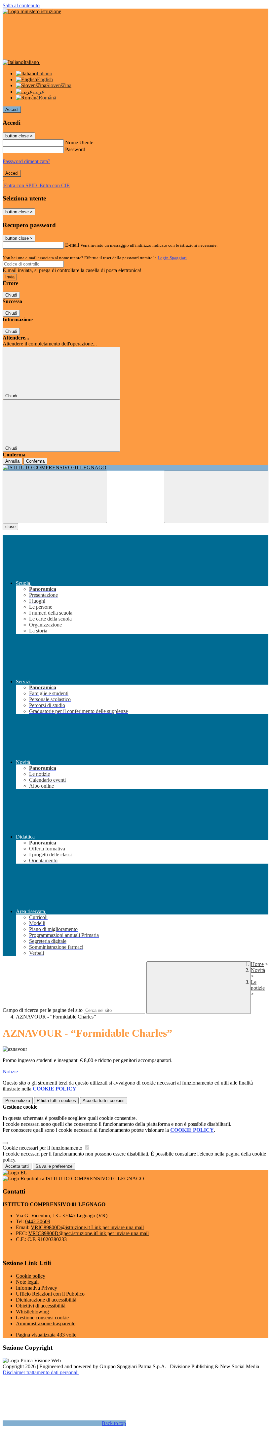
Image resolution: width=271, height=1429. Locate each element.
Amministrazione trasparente (45, 1323)
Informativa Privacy (36, 1288)
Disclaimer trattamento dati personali (41, 1372)
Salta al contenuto (21, 5)
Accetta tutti (104, 1100)
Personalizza (17, 1100)
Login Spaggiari (172, 257)
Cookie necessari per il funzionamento (43, 1148)
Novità (258, 970)
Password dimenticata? (26, 161)
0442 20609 (37, 1221)
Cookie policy (30, 1276)
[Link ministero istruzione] (32, 11)
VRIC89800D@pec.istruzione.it (88, 1233)
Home (257, 964)
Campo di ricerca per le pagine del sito (43, 1010)
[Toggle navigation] (55, 497)
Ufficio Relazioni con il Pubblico (50, 1294)
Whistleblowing (32, 1311)
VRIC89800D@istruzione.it (87, 1227)
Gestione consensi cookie (42, 1317)
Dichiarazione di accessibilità (46, 1300)
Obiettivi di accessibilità (40, 1305)
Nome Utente (79, 142)
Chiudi (11, 295)
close (10, 526)
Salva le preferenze (53, 1166)
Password (75, 149)
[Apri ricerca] (216, 497)
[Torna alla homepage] (135, 468)
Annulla (12, 461)
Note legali (27, 1282)
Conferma (35, 461)
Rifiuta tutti (56, 1100)
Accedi (12, 109)
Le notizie (258, 985)
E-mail (72, 245)
